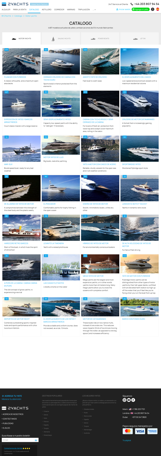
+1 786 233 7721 (138, 409)
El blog (6, 428)
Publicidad (8, 423)
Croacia (46, 411)
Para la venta (19, 9)
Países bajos (47, 435)
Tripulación (84, 9)
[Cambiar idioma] (157, 9)
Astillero (46, 9)
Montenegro (88, 430)
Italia (45, 418)
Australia (87, 433)
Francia (46, 422)
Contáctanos (10, 418)
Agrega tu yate (13, 395)
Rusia (86, 413)
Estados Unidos (89, 409)
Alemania (46, 432)
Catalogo (34, 9)
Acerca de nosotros (13, 414)
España (46, 425)
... (93, 9)
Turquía (46, 428)
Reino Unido (88, 416)
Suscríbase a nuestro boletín (16, 435)
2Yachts (7, 16)
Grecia (45, 415)
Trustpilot (127, 440)
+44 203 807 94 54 (146, 4)
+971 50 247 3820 (139, 417)
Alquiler (6, 9)
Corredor (59, 9)
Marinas (71, 9)
